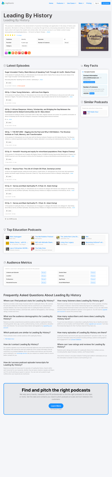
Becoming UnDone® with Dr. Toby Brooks (95, 242)
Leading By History (17, 20)
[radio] (6, 35)
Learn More (56, 406)
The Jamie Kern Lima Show (69, 236)
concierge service (22, 353)
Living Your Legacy (67, 242)
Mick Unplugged (15, 236)
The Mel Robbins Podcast (44, 236)
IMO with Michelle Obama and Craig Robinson (44, 242)
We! (87, 236)
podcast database (76, 339)
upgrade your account (95, 324)
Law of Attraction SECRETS (19, 248)
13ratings (19, 35)
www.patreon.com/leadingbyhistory (16, 32)
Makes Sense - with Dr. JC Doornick (19, 242)
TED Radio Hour (92, 112)
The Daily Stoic (40, 248)
